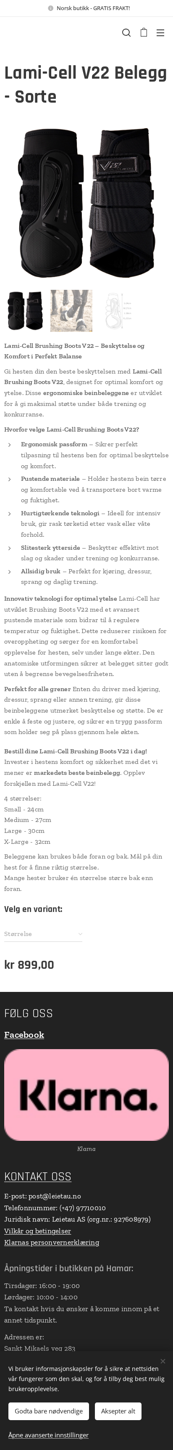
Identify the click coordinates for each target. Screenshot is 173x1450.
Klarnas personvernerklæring (51, 1242)
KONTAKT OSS (37, 1177)
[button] (126, 32)
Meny (160, 32)
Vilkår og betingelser (37, 1231)
